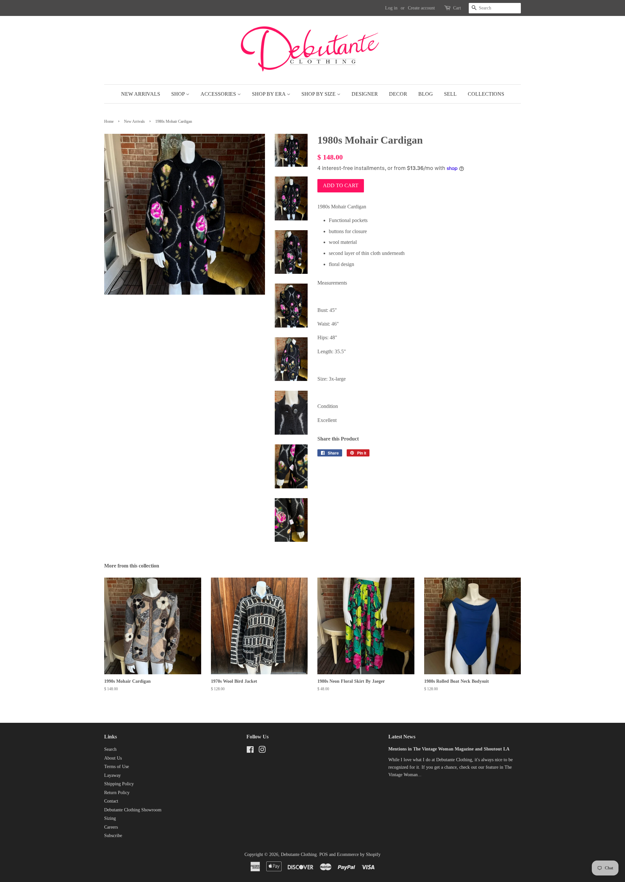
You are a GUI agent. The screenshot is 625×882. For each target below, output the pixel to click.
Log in (391, 8)
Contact (111, 801)
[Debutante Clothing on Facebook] (250, 751)
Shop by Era (269, 94)
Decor (398, 94)
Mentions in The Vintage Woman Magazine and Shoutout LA (448, 749)
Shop (178, 94)
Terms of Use (116, 766)
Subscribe (113, 835)
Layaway (112, 775)
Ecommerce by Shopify (359, 854)
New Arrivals (140, 94)
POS (323, 854)
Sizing (110, 818)
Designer (365, 94)
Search (110, 749)
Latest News (401, 736)
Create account (421, 8)
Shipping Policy (119, 783)
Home (109, 121)
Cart (457, 8)
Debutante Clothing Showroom (132, 809)
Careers (111, 827)
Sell (450, 94)
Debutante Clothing (299, 854)
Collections (486, 94)
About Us (113, 758)
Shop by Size (319, 94)
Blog (425, 94)
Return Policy (117, 792)
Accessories (219, 94)
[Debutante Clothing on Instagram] (262, 751)
